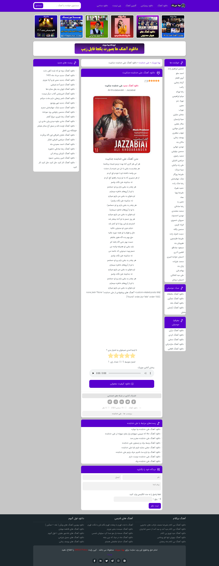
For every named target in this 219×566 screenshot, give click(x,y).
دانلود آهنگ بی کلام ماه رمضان (172, 541)
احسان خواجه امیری (175, 256)
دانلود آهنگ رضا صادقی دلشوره (61, 148)
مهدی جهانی (178, 146)
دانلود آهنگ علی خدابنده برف (147, 461)
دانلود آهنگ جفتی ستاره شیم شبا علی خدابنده (141, 447)
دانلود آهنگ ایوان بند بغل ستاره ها (60, 89)
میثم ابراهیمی (178, 96)
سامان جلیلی (178, 114)
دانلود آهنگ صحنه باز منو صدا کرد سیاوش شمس (112, 533)
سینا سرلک (179, 169)
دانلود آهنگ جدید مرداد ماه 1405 (60, 75)
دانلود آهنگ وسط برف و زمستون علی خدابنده (141, 443)
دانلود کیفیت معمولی (120, 384)
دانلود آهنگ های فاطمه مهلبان (71, 529)
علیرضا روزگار (178, 174)
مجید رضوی (179, 155)
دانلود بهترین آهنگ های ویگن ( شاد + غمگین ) (64, 525)
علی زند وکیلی (178, 165)
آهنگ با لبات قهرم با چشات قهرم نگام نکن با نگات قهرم (110, 525)
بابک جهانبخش (177, 178)
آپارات (124, 561)
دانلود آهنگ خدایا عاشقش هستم (119, 541)
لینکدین (121, 402)
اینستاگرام (118, 561)
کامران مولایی (178, 128)
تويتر (106, 561)
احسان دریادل (178, 279)
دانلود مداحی (102, 5)
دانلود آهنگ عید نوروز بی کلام (173, 533)
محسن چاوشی (177, 151)
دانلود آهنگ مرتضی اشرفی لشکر (61, 139)
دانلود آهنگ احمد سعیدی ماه (62, 144)
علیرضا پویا (179, 192)
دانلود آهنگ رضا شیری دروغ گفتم (61, 116)
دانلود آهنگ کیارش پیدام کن (63, 153)
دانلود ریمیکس (147, 5)
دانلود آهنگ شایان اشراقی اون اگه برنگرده (57, 135)
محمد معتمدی (178, 211)
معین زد (180, 201)
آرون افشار (179, 78)
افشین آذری (179, 252)
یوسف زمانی (179, 137)
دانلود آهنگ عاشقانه (175, 294)
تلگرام (110, 402)
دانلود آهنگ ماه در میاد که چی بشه (118, 537)
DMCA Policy (81, 550)
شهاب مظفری (178, 133)
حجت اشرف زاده (177, 234)
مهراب (181, 110)
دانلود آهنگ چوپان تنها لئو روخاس (171, 537)
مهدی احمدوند (177, 215)
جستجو (39, 5)
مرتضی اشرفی (178, 160)
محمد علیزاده (178, 261)
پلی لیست (116, 5)
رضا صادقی (179, 206)
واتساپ (116, 402)
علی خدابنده (144, 62)
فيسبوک (94, 561)
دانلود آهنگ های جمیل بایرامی (71, 537)
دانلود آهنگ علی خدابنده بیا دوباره (145, 429)
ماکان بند (180, 142)
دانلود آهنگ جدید (130, 85)
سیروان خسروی (177, 220)
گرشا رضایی (179, 82)
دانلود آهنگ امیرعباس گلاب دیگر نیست (58, 93)
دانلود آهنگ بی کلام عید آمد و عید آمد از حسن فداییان (162, 529)
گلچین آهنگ (130, 5)
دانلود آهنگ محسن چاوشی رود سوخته (58, 112)
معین (181, 105)
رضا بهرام (180, 91)
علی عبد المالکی (177, 275)
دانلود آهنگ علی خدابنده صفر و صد (145, 438)
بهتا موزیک (155, 62)
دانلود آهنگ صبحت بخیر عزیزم (120, 529)
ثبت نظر (155, 506)
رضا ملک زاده (178, 183)
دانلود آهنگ (162, 5)
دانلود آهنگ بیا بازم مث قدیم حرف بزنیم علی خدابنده (137, 452)
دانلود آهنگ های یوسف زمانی (71, 541)
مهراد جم (180, 101)
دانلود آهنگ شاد (177, 303)
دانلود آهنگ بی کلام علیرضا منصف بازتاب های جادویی (163, 525)
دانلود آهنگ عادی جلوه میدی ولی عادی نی (57, 121)
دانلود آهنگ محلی (176, 339)
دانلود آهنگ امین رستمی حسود (61, 158)
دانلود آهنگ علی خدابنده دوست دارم (144, 456)
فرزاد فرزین (179, 224)
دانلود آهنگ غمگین (176, 298)
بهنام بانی (180, 270)
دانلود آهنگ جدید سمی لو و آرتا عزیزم (59, 80)
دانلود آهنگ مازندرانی (175, 344)
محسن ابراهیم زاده (176, 68)
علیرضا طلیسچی (177, 238)
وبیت (109, 554)
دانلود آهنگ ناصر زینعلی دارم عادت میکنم (57, 98)
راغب (181, 87)
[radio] (132, 356)
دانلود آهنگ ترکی (176, 330)
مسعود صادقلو (178, 247)
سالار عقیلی (179, 123)
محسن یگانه (179, 229)
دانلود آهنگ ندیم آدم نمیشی (63, 84)
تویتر (127, 402)
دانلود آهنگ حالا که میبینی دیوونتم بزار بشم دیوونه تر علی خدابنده (132, 433)
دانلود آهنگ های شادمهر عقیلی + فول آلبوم (66, 533)
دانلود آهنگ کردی (176, 335)
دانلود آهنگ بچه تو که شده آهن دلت (59, 70)
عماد (182, 197)
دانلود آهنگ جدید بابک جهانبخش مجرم (58, 107)
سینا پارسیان (179, 119)
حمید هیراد (179, 188)
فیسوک (133, 402)
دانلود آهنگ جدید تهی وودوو (62, 103)
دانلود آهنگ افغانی (176, 348)
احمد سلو (180, 73)
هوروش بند (179, 243)
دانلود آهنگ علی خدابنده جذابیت (138, 72)
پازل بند (180, 266)
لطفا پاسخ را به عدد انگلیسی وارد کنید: (145, 494)
